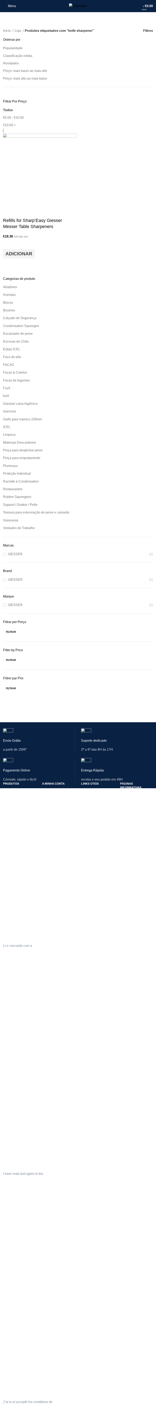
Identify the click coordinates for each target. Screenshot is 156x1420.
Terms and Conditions (134, 1032)
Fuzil (6, 388)
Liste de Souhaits (53, 1281)
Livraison (126, 1261)
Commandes (50, 1260)
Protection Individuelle (17, 1253)
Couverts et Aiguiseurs (17, 1246)
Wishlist (47, 1053)
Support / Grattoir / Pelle (20, 504)
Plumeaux (10, 466)
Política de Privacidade (134, 794)
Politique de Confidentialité (129, 1252)
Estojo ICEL (11, 349)
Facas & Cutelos (15, 372)
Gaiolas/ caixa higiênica (20, 403)
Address (47, 1039)
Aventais (9, 294)
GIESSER (15, 554)
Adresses (48, 1267)
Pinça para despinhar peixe (23, 450)
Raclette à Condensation (21, 481)
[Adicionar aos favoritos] (8, 244)
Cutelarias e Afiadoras (17, 790)
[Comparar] (8, 212)
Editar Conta (50, 797)
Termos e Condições (133, 808)
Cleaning (8, 1039)
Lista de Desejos (52, 825)
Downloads (49, 818)
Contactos (87, 790)
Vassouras (10, 520)
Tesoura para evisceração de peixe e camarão (36, 512)
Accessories (10, 1060)
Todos (8, 110)
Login (45, 790)
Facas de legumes (16, 380)
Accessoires (10, 1288)
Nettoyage (9, 1267)
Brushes (9, 310)
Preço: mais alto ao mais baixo (25, 78)
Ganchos (9, 411)
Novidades (11, 63)
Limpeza (9, 434)
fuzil (6, 395)
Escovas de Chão (16, 341)
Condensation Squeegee (21, 326)
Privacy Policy (129, 1018)
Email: (7, 1374)
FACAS (8, 364)
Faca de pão (12, 357)
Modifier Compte (52, 1253)
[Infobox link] (39, 743)
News (84, 1025)
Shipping (125, 1025)
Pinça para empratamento (21, 458)
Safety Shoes (11, 1032)
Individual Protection (16, 1025)
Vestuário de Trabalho (19, 528)
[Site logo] (78, 5)
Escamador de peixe (18, 333)
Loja (18, 30)
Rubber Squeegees (17, 497)
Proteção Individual (17, 473)
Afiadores (10, 287)
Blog (84, 1253)
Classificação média (17, 56)
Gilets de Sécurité (14, 1260)
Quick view (8, 263)
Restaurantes (12, 489)
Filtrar (11, 632)
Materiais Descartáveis (19, 442)
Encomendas (50, 804)
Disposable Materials (16, 1053)
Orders (46, 1032)
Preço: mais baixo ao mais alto (25, 70)
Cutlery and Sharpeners (18, 1018)
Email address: (14, 917)
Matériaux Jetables (15, 1281)
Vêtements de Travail (16, 1274)
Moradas (47, 811)
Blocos (8, 302)
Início (7, 30)
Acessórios (10, 832)
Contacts (86, 1018)
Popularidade (13, 48)
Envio (123, 801)
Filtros (148, 30)
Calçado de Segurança (19, 318)
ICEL (6, 427)
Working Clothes (13, 1046)
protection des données (70, 1402)
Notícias (86, 797)
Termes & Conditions (133, 1268)
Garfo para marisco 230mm (22, 419)
